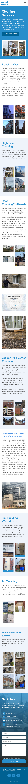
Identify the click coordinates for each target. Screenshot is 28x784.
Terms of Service (14, 758)
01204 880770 (11, 713)
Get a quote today (10, 34)
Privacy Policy (5, 758)
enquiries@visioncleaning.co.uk (15, 721)
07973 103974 (11, 717)
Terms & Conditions (10, 770)
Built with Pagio (14, 781)
